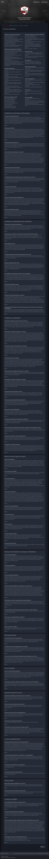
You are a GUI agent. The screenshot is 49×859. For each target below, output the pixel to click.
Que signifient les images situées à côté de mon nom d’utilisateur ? (13, 59)
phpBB (7, 856)
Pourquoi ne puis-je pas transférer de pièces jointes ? (13, 84)
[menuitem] (2, 2)
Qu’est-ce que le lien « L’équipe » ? (31, 48)
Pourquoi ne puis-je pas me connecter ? (12, 40)
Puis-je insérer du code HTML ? (10, 99)
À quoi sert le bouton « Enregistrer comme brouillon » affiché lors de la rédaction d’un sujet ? (14, 90)
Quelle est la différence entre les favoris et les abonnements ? (33, 81)
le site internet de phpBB (9, 268)
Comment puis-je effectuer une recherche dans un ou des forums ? (34, 68)
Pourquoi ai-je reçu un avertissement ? (12, 86)
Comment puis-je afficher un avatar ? (11, 60)
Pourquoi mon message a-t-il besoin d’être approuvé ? (13, 92)
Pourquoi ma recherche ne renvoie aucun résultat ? (34, 70)
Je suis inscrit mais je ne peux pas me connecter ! (14, 39)
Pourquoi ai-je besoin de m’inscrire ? (11, 35)
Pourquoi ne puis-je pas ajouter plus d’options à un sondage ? (14, 78)
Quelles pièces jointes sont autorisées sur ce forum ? (33, 92)
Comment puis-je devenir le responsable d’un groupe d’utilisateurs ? (33, 42)
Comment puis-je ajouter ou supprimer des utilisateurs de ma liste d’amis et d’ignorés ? (33, 63)
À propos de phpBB (8, 806)
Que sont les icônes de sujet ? (10, 107)
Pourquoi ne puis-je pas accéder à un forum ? (13, 82)
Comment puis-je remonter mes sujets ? (12, 94)
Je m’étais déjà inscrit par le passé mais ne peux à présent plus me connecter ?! (14, 42)
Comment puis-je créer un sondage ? (11, 76)
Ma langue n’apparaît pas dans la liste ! (12, 57)
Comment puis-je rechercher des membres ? (33, 73)
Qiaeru (14, 857)
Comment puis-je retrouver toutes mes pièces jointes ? (33, 94)
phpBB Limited (34, 803)
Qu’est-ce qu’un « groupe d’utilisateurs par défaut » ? (33, 47)
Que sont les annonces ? (9, 104)
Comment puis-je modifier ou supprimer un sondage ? (13, 81)
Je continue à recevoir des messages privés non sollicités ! (34, 54)
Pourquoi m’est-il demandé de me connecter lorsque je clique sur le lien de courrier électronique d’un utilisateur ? (14, 64)
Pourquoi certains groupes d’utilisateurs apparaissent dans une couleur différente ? (33, 45)
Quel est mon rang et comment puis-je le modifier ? (14, 62)
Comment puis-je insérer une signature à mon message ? (13, 75)
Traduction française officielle (6, 857)
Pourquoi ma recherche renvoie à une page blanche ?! (33, 72)
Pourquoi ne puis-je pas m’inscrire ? (11, 38)
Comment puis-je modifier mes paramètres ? (13, 50)
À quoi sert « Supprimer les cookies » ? (12, 46)
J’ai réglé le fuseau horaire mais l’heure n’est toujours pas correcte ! (13, 56)
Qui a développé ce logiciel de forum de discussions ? (32, 99)
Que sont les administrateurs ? (30, 35)
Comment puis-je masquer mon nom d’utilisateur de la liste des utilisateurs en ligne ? (14, 52)
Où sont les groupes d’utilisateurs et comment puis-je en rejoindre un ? (34, 40)
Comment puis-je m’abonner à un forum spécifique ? (32, 85)
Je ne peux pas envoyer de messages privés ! (33, 52)
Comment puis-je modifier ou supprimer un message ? (13, 72)
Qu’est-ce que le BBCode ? (9, 98)
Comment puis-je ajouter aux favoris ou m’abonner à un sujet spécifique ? (34, 83)
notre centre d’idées (33, 814)
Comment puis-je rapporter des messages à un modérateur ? (13, 88)
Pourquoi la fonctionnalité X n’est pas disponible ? (34, 100)
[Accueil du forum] (24, 10)
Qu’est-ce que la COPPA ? (9, 36)
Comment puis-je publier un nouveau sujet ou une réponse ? (14, 70)
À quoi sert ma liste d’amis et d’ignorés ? (32, 61)
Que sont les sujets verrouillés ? (10, 106)
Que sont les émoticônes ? (9, 100)
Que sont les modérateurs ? (30, 36)
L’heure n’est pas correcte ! (10, 53)
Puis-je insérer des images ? (10, 101)
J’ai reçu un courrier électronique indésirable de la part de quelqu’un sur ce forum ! (34, 57)
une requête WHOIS (29, 823)
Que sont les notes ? (8, 105)
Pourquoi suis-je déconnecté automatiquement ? (14, 45)
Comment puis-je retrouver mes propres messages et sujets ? (34, 75)
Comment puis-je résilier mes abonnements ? (33, 87)
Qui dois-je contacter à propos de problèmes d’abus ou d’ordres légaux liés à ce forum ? (34, 103)
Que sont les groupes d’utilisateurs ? (31, 38)
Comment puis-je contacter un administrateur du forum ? (34, 105)
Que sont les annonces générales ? (11, 102)
